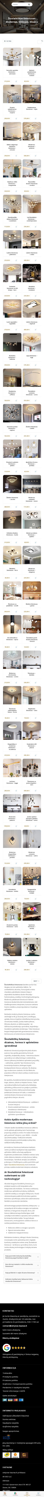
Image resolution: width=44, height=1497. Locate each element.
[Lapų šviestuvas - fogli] (32, 342)
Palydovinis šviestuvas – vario (31, 709)
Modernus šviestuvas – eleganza (32, 570)
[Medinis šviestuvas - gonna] (32, 590)
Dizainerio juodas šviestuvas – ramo (12, 925)
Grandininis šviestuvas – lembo (12, 890)
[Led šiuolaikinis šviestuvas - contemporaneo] (32, 204)
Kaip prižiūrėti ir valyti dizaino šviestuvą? (20, 1273)
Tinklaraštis (7, 1373)
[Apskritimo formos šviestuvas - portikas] (32, 449)
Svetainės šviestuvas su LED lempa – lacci (12, 288)
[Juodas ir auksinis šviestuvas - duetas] (32, 947)
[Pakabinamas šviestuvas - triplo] (32, 94)
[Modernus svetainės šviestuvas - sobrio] (32, 839)
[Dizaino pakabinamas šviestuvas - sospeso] (12, 94)
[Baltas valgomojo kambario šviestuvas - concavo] (12, 131)
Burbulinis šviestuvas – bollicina (12, 357)
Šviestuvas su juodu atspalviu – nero (31, 783)
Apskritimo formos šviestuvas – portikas (31, 463)
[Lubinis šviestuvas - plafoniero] (12, 239)
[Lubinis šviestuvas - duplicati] (32, 308)
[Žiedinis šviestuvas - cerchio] (12, 484)
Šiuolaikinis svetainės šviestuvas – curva (31, 392)
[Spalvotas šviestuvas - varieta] (32, 911)
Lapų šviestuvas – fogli (31, 356)
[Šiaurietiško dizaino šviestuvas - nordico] (32, 168)
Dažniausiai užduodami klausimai (16, 1416)
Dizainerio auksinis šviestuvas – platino (12, 463)
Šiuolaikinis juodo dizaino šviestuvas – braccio (31, 639)
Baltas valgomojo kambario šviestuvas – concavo (12, 147)
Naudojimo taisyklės (11, 1423)
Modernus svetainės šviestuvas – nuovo (32, 499)
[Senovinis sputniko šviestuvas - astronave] (12, 57)
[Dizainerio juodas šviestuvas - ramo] (12, 911)
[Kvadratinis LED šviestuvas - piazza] (32, 731)
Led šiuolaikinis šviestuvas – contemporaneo (32, 219)
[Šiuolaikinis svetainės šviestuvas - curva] (32, 378)
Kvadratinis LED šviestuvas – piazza (32, 745)
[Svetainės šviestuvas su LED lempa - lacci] (12, 273)
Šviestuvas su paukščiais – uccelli (12, 605)
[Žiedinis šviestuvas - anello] (32, 413)
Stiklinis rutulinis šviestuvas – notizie (12, 962)
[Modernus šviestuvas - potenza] (32, 131)
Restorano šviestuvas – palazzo (12, 818)
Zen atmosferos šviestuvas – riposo (12, 638)
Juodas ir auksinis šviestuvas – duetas (31, 962)
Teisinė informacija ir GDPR (14, 1391)
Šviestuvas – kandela (32, 674)
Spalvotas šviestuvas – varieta (32, 926)
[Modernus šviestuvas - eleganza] (32, 555)
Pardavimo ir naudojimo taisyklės (16, 1387)
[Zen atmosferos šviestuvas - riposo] (12, 624)
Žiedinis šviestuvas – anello (31, 427)
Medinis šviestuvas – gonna (32, 605)
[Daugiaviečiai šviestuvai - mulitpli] (32, 876)
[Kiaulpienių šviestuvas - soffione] (12, 378)
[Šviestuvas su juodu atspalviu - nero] (32, 768)
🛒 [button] (36, 81)
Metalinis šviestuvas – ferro (12, 569)
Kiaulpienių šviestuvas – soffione (12, 392)
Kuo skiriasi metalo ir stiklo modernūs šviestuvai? (19, 1265)
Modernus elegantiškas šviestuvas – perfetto (12, 854)
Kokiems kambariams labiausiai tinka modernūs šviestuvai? (19, 1280)
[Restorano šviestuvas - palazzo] (12, 803)
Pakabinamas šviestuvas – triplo (31, 108)
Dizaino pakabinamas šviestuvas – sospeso (12, 110)
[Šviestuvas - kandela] (32, 660)
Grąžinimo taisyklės (11, 1426)
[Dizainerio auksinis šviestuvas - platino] (12, 449)
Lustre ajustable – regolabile (12, 322)
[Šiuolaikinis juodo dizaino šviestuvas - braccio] (32, 624)
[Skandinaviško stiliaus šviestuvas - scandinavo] (12, 204)
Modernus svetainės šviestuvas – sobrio (32, 854)
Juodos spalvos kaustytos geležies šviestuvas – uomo (31, 818)
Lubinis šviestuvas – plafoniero (12, 253)
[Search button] (29, 4)
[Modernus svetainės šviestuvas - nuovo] (32, 484)
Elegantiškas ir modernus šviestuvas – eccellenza (12, 746)
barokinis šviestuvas (16, 1165)
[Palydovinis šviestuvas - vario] (32, 695)
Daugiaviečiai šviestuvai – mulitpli (32, 891)
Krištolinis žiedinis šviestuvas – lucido (12, 534)
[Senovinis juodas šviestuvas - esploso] (12, 413)
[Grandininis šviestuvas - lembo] (12, 876)
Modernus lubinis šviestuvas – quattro (31, 534)
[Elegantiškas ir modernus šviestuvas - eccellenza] (12, 731)
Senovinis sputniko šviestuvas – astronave (12, 72)
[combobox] (19, 4)
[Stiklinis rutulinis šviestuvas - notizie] (12, 947)
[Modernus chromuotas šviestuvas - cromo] (12, 660)
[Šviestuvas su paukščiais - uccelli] (12, 590)
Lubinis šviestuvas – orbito (31, 253)
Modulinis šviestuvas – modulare (32, 288)
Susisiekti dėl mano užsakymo (15, 1333)
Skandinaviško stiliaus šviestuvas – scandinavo (12, 219)
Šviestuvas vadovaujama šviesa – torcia (12, 710)
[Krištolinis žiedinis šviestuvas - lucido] (12, 519)
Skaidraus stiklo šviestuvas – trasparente (12, 183)
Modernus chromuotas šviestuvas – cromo (12, 675)
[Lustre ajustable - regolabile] (12, 308)
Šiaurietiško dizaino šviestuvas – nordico (31, 183)
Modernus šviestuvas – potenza (32, 146)
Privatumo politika (10, 1380)
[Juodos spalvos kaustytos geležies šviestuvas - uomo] (32, 803)
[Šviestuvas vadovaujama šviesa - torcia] (12, 695)
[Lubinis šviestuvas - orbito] (32, 239)
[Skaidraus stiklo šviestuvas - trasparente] (12, 168)
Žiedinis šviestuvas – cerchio (12, 498)
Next (35, 981)
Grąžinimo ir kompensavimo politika (17, 1384)
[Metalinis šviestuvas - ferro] (12, 555)
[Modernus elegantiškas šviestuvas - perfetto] (12, 839)
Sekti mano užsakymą (11, 1330)
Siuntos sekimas (9, 1419)
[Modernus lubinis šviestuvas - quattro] (32, 519)
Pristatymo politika (10, 1377)
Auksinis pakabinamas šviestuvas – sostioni (32, 72)
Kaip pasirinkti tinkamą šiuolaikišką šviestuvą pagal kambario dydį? (18, 1257)
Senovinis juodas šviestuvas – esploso (12, 428)
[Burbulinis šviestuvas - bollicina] (12, 342)
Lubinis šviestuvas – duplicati (31, 322)
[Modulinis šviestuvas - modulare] (32, 273)
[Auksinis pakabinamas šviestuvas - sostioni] (32, 57)
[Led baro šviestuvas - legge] (12, 768)
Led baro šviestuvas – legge (12, 782)
